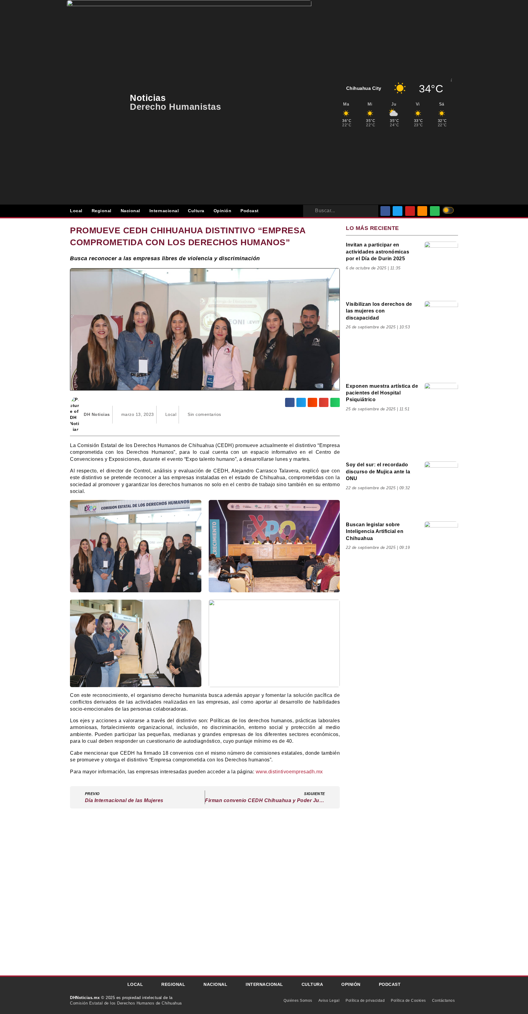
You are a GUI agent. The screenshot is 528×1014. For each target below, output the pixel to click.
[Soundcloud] (422, 211)
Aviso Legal (329, 1000)
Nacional (130, 210)
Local (76, 210)
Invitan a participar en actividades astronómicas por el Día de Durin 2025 (377, 251)
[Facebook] (385, 211)
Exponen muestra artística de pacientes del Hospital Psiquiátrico (382, 392)
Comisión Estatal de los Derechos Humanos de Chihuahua (126, 1003)
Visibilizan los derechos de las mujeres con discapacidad (379, 311)
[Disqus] (205, 891)
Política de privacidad (365, 1000)
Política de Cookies (408, 1000)
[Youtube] (410, 211)
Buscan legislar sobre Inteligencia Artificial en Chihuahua (374, 531)
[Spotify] (435, 211)
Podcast (249, 210)
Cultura (196, 210)
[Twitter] (397, 211)
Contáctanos (443, 1000)
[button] (290, 402)
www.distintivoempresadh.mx (289, 771)
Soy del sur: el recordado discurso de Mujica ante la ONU (378, 471)
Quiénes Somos (298, 1000)
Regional (102, 210)
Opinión (223, 210)
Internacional (164, 210)
